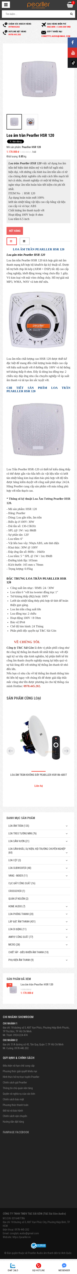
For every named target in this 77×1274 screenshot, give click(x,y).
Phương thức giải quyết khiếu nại (20, 1071)
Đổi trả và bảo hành (13, 1110)
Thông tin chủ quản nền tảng (18, 1088)
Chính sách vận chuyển (15, 1116)
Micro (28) (14, 944)
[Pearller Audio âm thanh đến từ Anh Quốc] (38, 5)
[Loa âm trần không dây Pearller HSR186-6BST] (38, 737)
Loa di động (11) (17, 929)
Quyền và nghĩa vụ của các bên (19, 1093)
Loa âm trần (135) (18, 825)
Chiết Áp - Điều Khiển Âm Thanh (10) (28, 952)
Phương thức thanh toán (15, 1104)
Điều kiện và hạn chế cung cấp (19, 1065)
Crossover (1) (16, 890)
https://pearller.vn (22, 1237)
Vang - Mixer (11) (18, 875)
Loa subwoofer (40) (19, 867)
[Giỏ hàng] (70, 5)
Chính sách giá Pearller (15, 1082)
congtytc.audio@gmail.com (24, 1233)
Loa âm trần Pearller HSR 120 (37, 984)
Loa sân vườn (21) (18, 841)
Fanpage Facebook (16, 1132)
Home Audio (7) (16, 906)
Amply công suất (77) (20, 936)
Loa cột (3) (14, 860)
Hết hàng (15, 230)
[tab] (12, 241)
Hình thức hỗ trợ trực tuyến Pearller (21, 1076)
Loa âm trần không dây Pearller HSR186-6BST (38, 774)
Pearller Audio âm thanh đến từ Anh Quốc (50, 1253)
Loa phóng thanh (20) (20, 914)
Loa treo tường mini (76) (22, 833)
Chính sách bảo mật (13, 1099)
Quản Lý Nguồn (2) (18, 898)
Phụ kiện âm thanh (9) (21, 959)
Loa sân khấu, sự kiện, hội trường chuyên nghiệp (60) (37, 850)
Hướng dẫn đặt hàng (13, 1121)
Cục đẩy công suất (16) (21, 883)
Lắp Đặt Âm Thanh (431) (22, 921)
